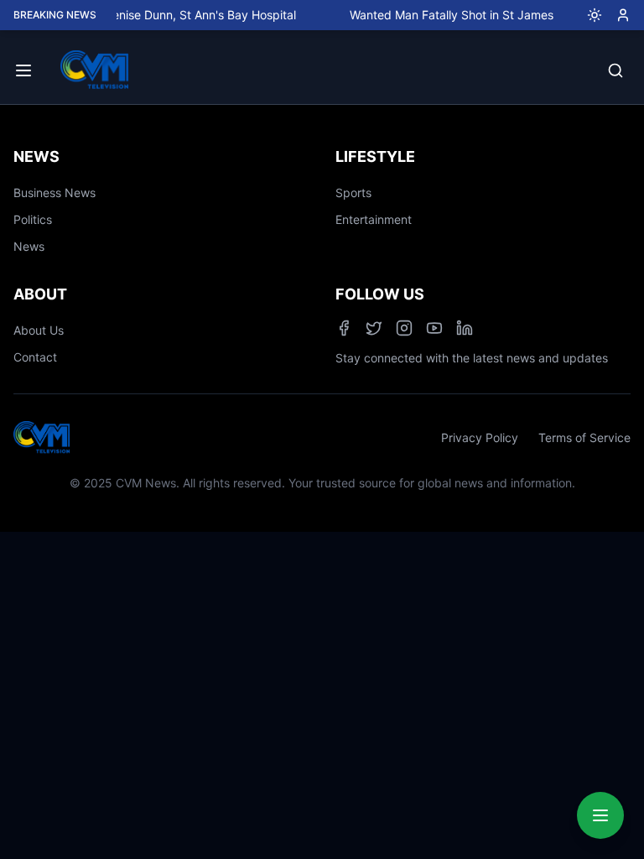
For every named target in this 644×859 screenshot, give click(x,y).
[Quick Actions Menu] (600, 815)
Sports (353, 192)
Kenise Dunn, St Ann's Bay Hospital (194, 15)
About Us (38, 330)
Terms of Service (584, 437)
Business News (54, 192)
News (28, 246)
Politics (32, 219)
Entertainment (373, 219)
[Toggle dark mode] (588, 15)
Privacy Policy (479, 437)
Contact (35, 357)
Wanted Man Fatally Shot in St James (445, 15)
